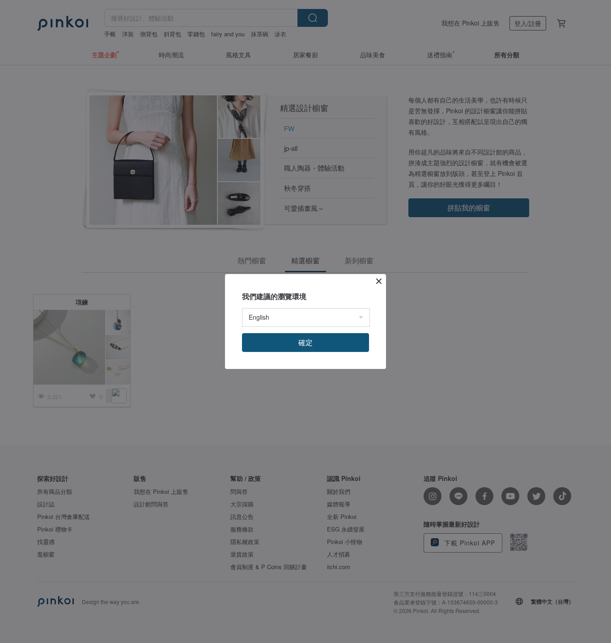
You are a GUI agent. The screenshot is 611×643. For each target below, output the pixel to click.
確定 (305, 342)
